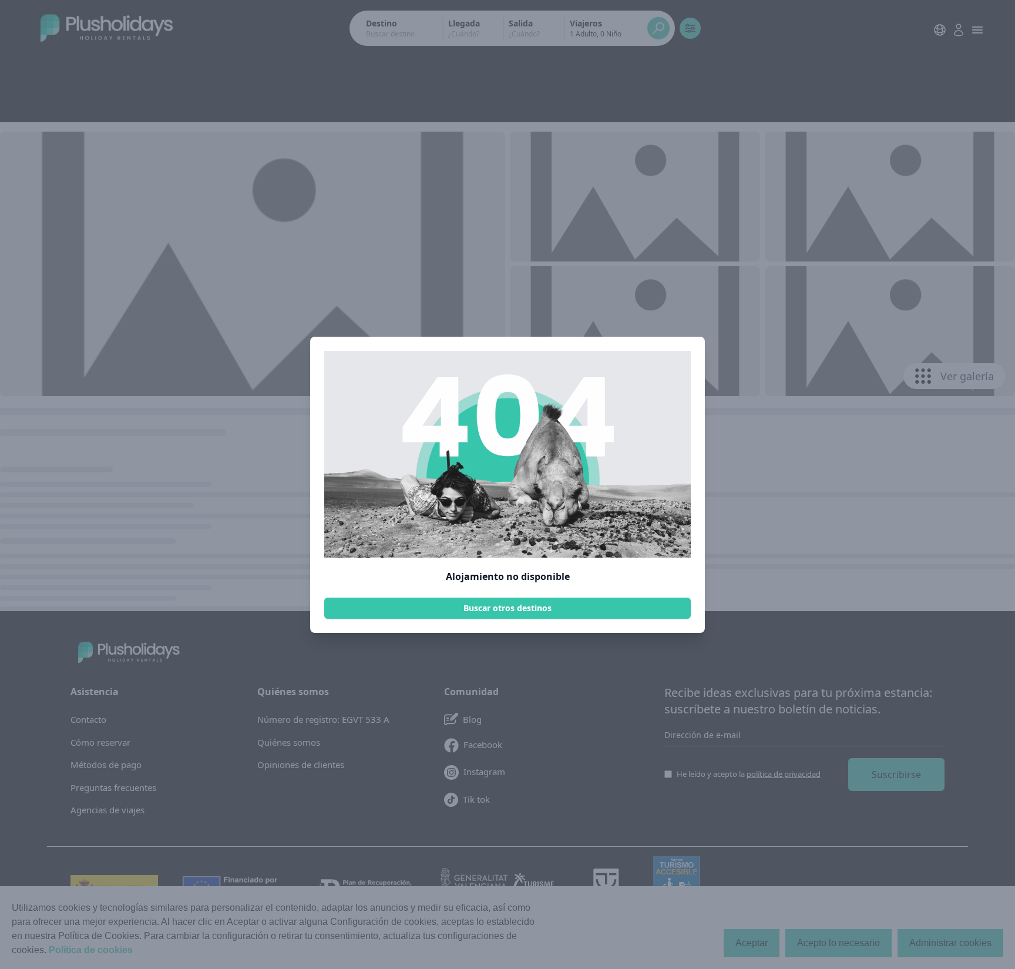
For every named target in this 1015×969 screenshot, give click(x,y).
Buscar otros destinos (507, 607)
